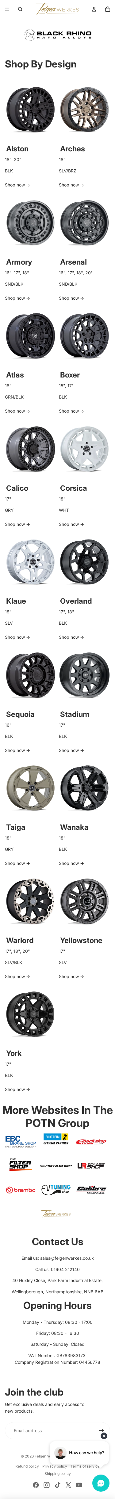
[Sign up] (101, 1430)
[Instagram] (46, 1485)
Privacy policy (54, 1466)
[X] (68, 1485)
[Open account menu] (94, 9)
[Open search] (20, 9)
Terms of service (85, 1466)
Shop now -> (17, 184)
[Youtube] (79, 1485)
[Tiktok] (57, 1485)
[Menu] (7, 9)
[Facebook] (36, 1485)
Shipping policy (57, 1473)
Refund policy (27, 1466)
